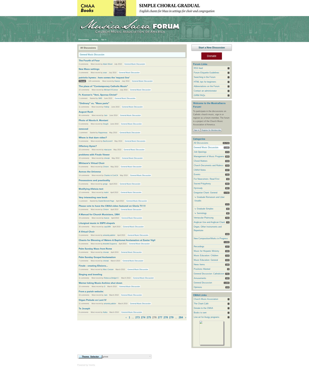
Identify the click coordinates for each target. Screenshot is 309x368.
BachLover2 (107, 141)
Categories (199, 138)
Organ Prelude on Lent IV (92, 300)
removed (83, 129)
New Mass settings (89, 69)
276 (154, 317)
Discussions (83, 40)
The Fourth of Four (89, 60)
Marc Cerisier (108, 269)
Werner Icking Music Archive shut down (100, 283)
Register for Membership (211, 130)
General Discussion (203, 282)
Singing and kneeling (90, 274)
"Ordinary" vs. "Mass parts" (94, 103)
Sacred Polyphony (202, 183)
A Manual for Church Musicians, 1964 (99, 214)
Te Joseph (84, 308)
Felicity (106, 107)
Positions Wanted (202, 269)
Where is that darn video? (93, 137)
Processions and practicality (94, 180)
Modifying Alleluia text (91, 189)
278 (166, 317)
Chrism (106, 167)
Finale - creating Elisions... (93, 265)
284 (181, 317)
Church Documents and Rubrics (208, 165)
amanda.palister (109, 235)
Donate (211, 56)
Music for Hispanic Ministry (206, 251)
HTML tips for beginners (205, 82)
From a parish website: (91, 291)
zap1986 (107, 227)
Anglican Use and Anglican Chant (209, 222)
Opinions (198, 287)
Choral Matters (200, 161)
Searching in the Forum (204, 77)
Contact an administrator (205, 91)
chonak (107, 158)
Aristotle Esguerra (110, 244)
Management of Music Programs (209, 156)
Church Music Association (206, 299)
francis (117, 81)
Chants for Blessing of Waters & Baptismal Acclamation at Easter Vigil (117, 240)
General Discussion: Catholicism (209, 273)
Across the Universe (90, 171)
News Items (199, 264)
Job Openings (200, 152)
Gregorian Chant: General (205, 192)
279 (171, 317)
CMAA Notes (200, 170)
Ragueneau (102, 132)
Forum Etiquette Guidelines (206, 72)
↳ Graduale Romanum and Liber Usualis (209, 199)
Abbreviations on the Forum (207, 86)
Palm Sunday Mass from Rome (95, 248)
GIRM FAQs (199, 95)
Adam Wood (107, 64)
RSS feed (198, 68)
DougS (105, 124)
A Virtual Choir (86, 231)
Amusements (200, 278)
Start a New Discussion (212, 47)
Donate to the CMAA (203, 308)
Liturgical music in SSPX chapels (97, 223)
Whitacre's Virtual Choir (91, 163)
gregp (105, 184)
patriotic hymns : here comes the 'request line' (104, 77)
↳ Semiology (200, 213)
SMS (100, 98)
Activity (95, 40)
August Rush (86, 111)
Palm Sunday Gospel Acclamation (97, 257)
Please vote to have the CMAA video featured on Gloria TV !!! (112, 206)
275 (149, 317)
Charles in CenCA (111, 175)
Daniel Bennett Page (106, 201)
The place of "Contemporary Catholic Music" (103, 86)
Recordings (199, 246)
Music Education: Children (206, 255)
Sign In (103, 40)
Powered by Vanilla (86, 365)
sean (105, 73)
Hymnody (198, 188)
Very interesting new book (93, 197)
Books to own (200, 312)
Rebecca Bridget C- (111, 278)
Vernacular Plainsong (203, 217)
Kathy (105, 312)
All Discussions (88, 48)
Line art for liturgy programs (206, 317)
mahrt (106, 192)
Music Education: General (206, 260)
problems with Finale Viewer (94, 154)
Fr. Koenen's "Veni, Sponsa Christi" (98, 94)
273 (137, 317)
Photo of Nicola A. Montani (93, 120)
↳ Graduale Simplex (203, 208)
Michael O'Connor (111, 90)
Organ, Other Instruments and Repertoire (208, 228)
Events (197, 174)
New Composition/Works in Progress (211, 238)
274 (143, 317)
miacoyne (108, 150)
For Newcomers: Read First (206, 179)
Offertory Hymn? (88, 146)
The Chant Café (201, 303)
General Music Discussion (92, 54)
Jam (105, 115)
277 (160, 317)
